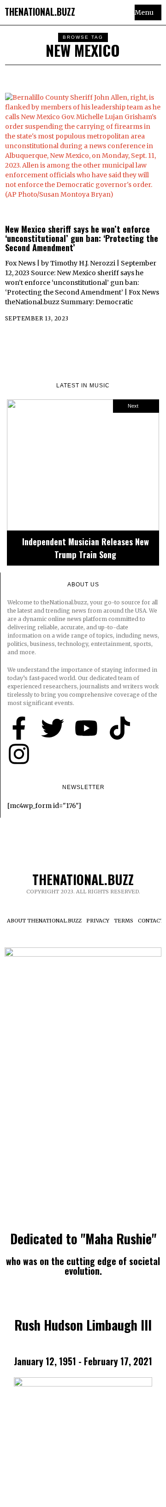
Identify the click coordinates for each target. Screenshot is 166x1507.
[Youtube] (86, 728)
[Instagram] (18, 754)
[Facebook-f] (18, 728)
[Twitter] (52, 728)
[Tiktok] (119, 728)
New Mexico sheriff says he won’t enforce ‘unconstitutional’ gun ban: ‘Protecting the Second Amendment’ (81, 238)
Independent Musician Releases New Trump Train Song (85, 548)
